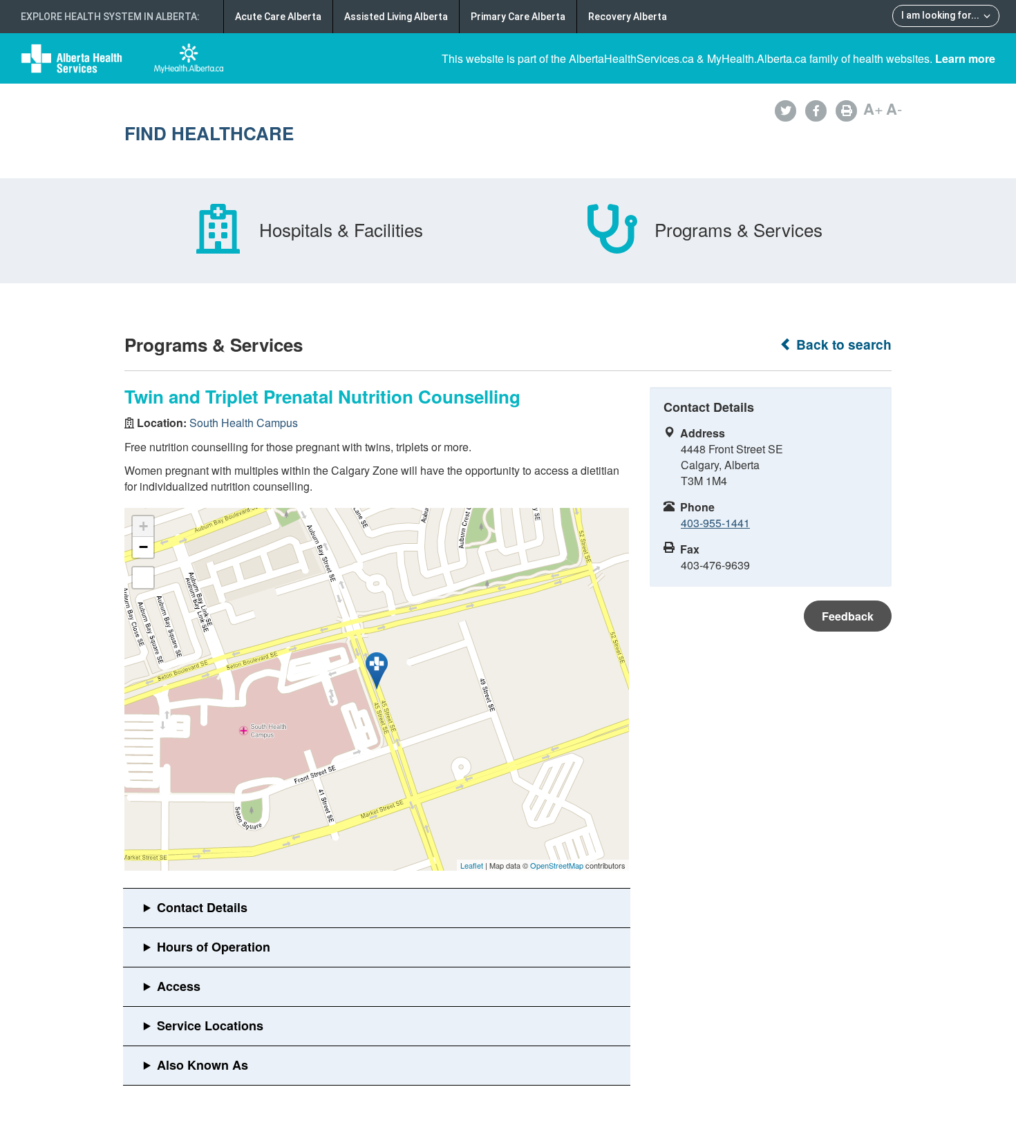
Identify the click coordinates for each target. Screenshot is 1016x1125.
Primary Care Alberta (518, 16)
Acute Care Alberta (278, 16)
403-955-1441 (715, 523)
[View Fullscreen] (143, 577)
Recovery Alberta (627, 16)
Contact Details (202, 907)
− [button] (143, 547)
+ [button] (143, 526)
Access (178, 986)
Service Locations (210, 1025)
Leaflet (471, 865)
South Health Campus (243, 423)
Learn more (965, 58)
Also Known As (202, 1065)
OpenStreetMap (556, 865)
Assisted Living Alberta (396, 16)
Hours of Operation (213, 947)
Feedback (848, 616)
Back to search (842, 344)
